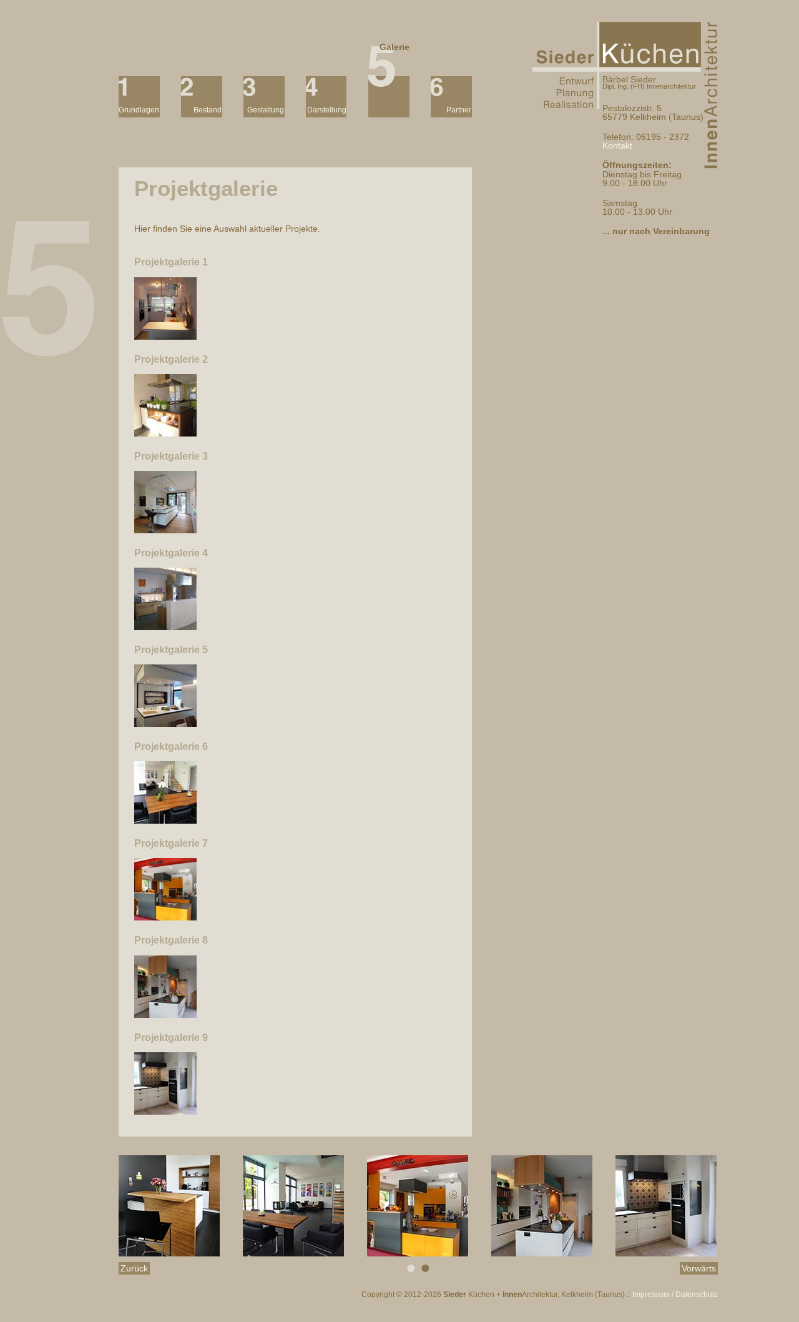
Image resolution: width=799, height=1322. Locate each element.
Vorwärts (699, 1268)
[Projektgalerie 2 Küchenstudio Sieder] (165, 433)
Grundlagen (139, 108)
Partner (458, 108)
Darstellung (326, 108)
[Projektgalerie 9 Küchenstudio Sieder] (165, 1112)
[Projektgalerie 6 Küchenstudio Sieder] (165, 821)
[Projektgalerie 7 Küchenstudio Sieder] (165, 917)
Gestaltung (265, 108)
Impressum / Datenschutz (675, 1294)
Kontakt (617, 145)
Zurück (134, 1268)
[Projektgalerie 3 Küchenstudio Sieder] (165, 530)
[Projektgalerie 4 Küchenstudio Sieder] (165, 627)
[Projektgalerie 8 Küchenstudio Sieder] (165, 1015)
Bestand (208, 108)
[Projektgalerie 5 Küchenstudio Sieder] (165, 724)
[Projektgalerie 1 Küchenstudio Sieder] (165, 337)
